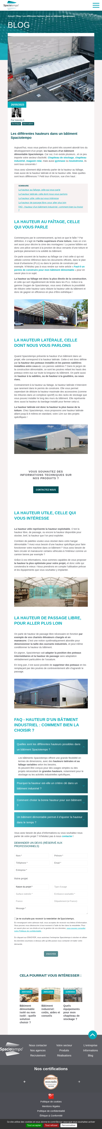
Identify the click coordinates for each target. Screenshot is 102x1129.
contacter (67, 836)
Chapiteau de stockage (61, 157)
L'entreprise (90, 1045)
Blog (18, 16)
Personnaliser (69, 1125)
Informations (90, 1050)
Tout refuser (51, 1125)
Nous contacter (38, 1045)
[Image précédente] (22, 1082)
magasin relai (34, 161)
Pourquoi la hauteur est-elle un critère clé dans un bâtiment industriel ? (47, 786)
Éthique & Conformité (51, 1115)
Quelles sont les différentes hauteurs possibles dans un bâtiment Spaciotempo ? (48, 747)
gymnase (60, 161)
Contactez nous (46, 490)
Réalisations (64, 1055)
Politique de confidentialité (51, 1111)
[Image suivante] (79, 1082)
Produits (64, 1050)
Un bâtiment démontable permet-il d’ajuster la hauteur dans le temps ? (49, 820)
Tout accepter (34, 1125)
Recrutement (38, 1055)
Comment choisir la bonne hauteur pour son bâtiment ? (49, 803)
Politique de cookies (51, 1101)
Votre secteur (64, 1045)
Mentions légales (51, 1106)
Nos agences (38, 1050)
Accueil (11, 16)
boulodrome (76, 161)
